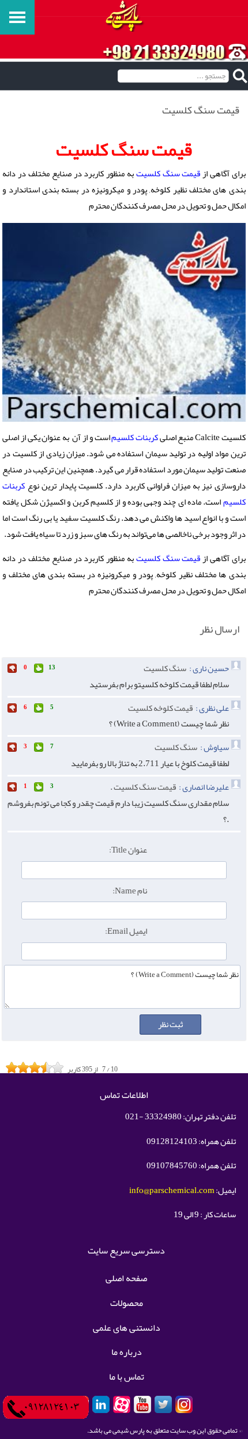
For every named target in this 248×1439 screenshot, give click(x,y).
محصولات (126, 1304)
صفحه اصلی (126, 1279)
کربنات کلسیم (134, 437)
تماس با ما (126, 1377)
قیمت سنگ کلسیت (168, 173)
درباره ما (126, 1353)
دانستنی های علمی (126, 1328)
